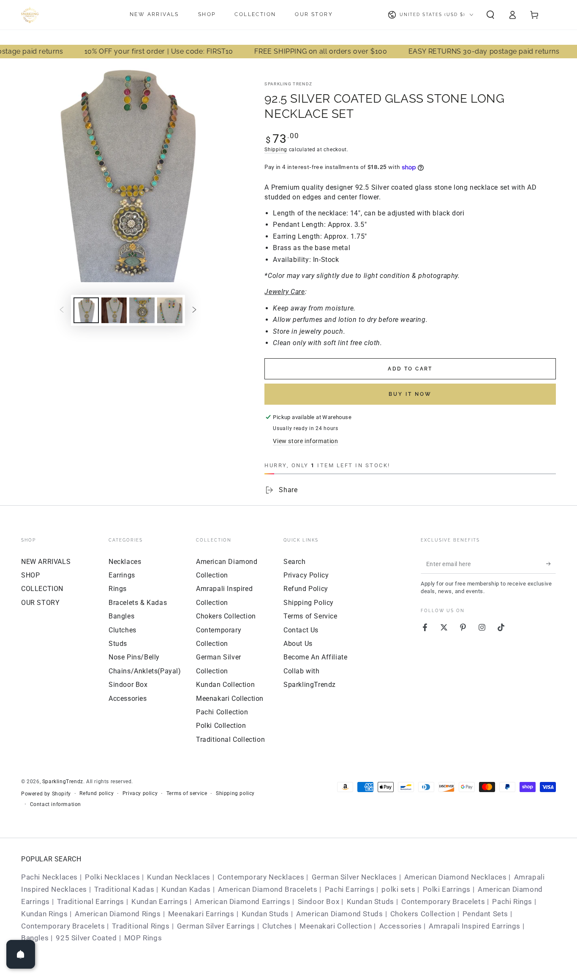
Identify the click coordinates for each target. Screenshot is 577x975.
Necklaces (125, 562)
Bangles (121, 616)
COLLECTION (42, 589)
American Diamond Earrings (242, 901)
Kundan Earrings (159, 901)
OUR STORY (40, 603)
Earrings (122, 575)
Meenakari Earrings (201, 914)
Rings (118, 589)
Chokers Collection (226, 616)
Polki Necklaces (112, 877)
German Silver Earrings (216, 926)
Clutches (122, 630)
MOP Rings (143, 938)
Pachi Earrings (349, 889)
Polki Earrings (447, 889)
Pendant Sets (485, 914)
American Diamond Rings (118, 914)
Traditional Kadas (124, 889)
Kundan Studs (370, 901)
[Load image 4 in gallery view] (169, 310)
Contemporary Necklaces (261, 877)
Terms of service (186, 793)
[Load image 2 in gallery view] (114, 310)
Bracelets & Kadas (138, 603)
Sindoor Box (128, 685)
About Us (298, 644)
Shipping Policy (308, 603)
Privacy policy (140, 793)
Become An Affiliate (315, 657)
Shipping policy (235, 793)
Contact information (55, 804)
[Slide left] (61, 310)
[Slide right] (194, 310)
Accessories (128, 698)
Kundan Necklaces (178, 877)
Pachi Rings (512, 901)
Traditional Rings (140, 926)
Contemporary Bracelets (443, 901)
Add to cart (410, 369)
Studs (118, 644)
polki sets (398, 889)
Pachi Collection (222, 712)
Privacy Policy (306, 575)
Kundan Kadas (185, 889)
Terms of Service (310, 616)
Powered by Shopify (46, 794)
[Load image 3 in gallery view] (142, 310)
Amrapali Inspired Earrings (474, 926)
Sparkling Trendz (288, 84)
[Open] (20, 954)
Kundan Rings (44, 914)
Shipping (275, 150)
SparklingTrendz (62, 781)
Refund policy (96, 793)
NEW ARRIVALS (46, 562)
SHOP (30, 575)
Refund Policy (305, 589)
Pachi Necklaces (49, 877)
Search (294, 562)
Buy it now (410, 394)
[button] (490, 14)
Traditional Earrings (90, 901)
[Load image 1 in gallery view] (86, 310)
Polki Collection (221, 726)
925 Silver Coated (86, 938)
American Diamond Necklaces (455, 877)
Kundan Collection (225, 685)
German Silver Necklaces (354, 877)
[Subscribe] (551, 564)
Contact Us (300, 630)
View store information (305, 441)
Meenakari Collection (230, 698)
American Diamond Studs (339, 914)
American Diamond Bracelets (268, 889)
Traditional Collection (230, 739)
